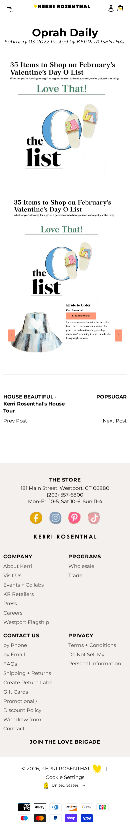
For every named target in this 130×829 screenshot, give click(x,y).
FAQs (10, 664)
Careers (12, 613)
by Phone (15, 645)
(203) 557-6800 (65, 495)
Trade (75, 575)
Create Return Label (28, 682)
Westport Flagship (26, 622)
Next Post (115, 421)
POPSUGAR (111, 396)
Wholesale (81, 566)
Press (10, 603)
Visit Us (12, 575)
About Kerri (17, 566)
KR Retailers (18, 594)
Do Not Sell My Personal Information (94, 659)
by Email (14, 654)
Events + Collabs (23, 585)
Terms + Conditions (92, 645)
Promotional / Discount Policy (22, 705)
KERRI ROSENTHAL (62, 8)
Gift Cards (15, 692)
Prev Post (15, 421)
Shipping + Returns (27, 673)
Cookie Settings (65, 777)
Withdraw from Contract (22, 724)
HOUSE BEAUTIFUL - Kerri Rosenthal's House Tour (34, 403)
